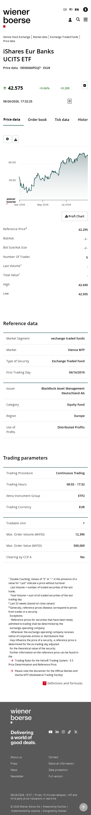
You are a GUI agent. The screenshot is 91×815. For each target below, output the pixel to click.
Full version (56, 776)
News (14, 770)
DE (65, 9)
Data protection (58, 770)
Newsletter (17, 776)
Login (71, 20)
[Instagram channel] (63, 732)
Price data (11, 119)
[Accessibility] (85, 9)
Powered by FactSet (54, 806)
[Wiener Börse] (16, 18)
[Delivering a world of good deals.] (23, 739)
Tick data (62, 119)
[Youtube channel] (50, 732)
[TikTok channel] (69, 732)
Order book (37, 119)
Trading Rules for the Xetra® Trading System (41, 660)
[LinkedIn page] (57, 732)
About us (16, 757)
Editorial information (61, 763)
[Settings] (7, 139)
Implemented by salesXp (25, 811)
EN (77, 9)
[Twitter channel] (75, 732)
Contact (53, 757)
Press (14, 763)
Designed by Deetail (54, 811)
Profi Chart (76, 216)
